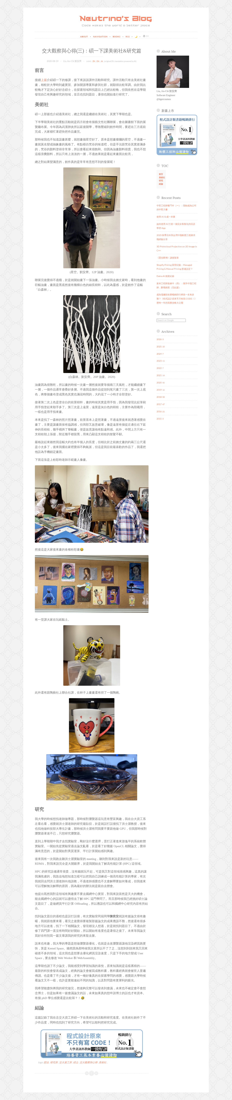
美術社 (103, 1062)
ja (102, 61)
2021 (159, 375)
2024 (159, 353)
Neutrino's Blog (116, 19)
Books (117, 36)
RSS (128, 36)
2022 (159, 368)
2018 (159, 397)
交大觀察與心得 (89, 1062)
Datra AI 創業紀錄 (165, 276)
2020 (159, 382)
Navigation (100, 36)
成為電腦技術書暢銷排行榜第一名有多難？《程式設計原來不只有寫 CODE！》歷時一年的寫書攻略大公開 (176, 298)
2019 (159, 389)
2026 (159, 339)
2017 (159, 404)
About (84, 36)
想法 (46, 1062)
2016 (159, 411)
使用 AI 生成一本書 (166, 216)
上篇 (44, 80)
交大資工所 (65, 1062)
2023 (159, 360)
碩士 (76, 1062)
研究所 (54, 1062)
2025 (159, 346)
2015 (159, 418)
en (98, 61)
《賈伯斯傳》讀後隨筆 (168, 257)
